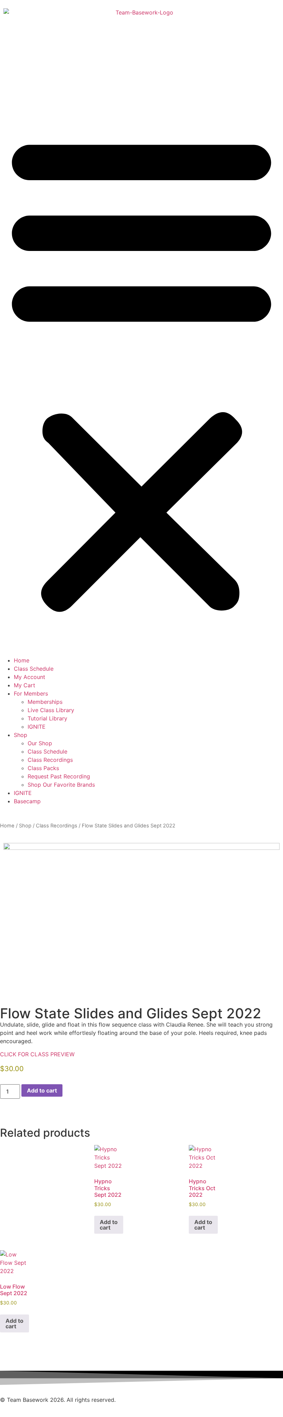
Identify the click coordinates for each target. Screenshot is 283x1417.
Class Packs (43, 768)
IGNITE (37, 726)
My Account (29, 676)
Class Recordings (50, 759)
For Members (31, 693)
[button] (141, 371)
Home (21, 660)
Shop (20, 734)
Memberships (45, 701)
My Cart (24, 685)
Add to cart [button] (109, 1225)
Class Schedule (33, 668)
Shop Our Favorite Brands (61, 784)
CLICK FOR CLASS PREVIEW (37, 1054)
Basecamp (27, 801)
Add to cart (42, 1090)
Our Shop (40, 743)
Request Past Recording (59, 776)
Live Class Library (51, 710)
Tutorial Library (47, 718)
